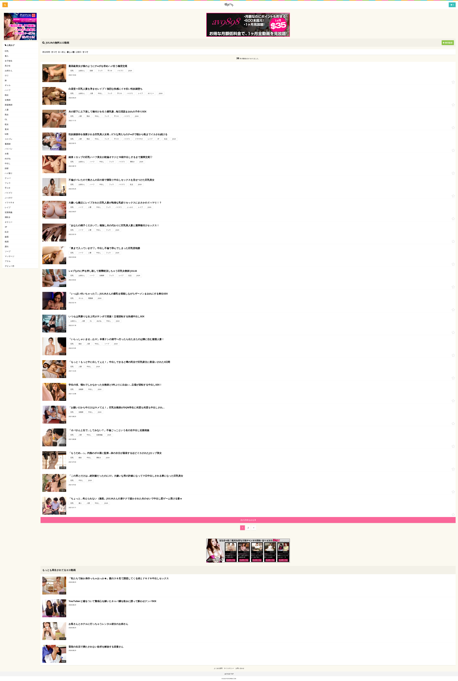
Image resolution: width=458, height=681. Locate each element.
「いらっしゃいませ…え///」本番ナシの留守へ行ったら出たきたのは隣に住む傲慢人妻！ (116, 339)
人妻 (7, 109)
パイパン (8, 148)
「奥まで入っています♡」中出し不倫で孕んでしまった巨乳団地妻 (104, 248)
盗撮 (7, 236)
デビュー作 (9, 266)
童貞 (7, 129)
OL (6, 119)
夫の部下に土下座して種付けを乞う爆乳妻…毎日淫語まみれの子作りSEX (107, 111)
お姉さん (8, 70)
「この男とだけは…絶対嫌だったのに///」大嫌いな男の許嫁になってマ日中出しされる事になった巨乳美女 (126, 475)
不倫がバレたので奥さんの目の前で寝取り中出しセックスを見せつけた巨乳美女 (111, 179)
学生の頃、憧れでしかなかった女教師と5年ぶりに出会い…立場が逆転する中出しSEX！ (115, 384)
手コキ (7, 188)
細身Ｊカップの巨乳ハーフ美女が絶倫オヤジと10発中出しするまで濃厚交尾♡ (110, 157)
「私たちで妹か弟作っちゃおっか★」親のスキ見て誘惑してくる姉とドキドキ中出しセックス (119, 578)
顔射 (7, 168)
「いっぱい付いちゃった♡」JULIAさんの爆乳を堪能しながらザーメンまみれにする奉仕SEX (118, 293)
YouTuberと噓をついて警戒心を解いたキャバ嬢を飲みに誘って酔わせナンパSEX (112, 601)
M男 (6, 134)
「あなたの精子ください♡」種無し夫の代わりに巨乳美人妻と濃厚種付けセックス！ (114, 225)
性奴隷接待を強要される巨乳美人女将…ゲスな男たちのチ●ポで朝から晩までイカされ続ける (118, 134)
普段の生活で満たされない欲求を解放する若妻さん (96, 646)
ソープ (7, 251)
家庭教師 (8, 104)
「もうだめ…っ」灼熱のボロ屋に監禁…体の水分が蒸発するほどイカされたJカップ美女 (115, 453)
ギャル (7, 85)
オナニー (8, 222)
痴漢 (7, 241)
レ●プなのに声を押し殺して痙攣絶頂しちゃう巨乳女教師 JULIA (103, 270)
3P (6, 227)
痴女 (7, 95)
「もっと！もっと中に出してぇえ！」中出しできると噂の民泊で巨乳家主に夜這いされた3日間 (119, 362)
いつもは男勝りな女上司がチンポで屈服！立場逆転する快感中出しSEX (106, 316)
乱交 (7, 231)
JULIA (130, 70)
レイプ (7, 207)
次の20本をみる (247, 520)
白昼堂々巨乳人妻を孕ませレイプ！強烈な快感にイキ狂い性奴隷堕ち (106, 88)
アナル (7, 261)
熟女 (7, 114)
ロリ (7, 75)
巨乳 (7, 51)
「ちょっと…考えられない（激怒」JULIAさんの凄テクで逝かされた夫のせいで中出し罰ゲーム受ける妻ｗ (125, 498)
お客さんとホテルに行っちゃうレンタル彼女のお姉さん (98, 623)
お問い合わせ (240, 668)
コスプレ (8, 139)
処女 (7, 124)
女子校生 (8, 60)
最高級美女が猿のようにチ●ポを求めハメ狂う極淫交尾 (98, 66)
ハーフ (7, 90)
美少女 (7, 65)
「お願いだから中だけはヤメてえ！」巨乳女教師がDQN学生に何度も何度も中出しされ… (117, 407)
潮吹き (7, 217)
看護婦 (7, 144)
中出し (7, 163)
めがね (7, 158)
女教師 (7, 100)
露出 (7, 246)
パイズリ (8, 192)
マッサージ (9, 256)
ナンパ (7, 178)
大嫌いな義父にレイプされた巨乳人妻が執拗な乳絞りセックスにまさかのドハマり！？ (115, 202)
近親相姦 (8, 212)
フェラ (7, 183)
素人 (7, 56)
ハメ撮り (8, 173)
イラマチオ (9, 202)
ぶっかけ (8, 197)
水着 (7, 153)
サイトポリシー (229, 668)
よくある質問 (218, 668)
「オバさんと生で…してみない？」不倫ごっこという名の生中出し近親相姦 (109, 430)
